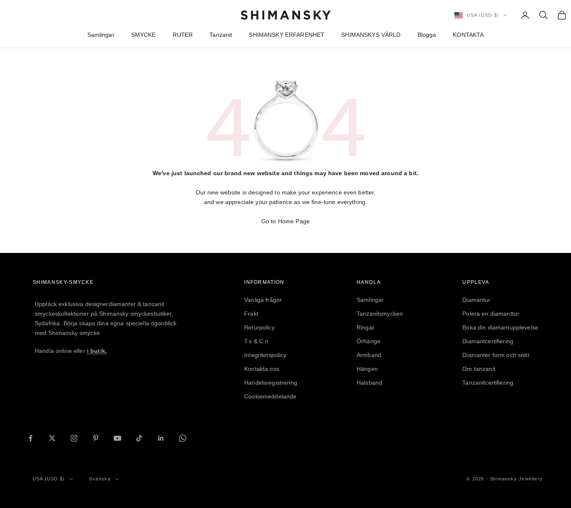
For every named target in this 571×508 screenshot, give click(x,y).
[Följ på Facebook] (30, 438)
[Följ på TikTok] (139, 438)
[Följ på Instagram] (74, 438)
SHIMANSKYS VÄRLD (370, 34)
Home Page (294, 221)
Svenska (99, 478)
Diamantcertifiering (487, 341)
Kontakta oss (261, 368)
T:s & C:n (256, 341)
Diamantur (476, 299)
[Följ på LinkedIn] (161, 438)
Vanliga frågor (263, 299)
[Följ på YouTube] (117, 438)
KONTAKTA (468, 34)
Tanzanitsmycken (380, 313)
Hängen (367, 368)
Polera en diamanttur (490, 313)
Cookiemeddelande (270, 396)
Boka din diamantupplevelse (500, 327)
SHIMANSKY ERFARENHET (286, 34)
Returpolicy (259, 327)
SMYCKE (143, 34)
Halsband (369, 382)
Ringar (366, 327)
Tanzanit (220, 34)
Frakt (251, 313)
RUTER (183, 34)
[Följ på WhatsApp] (182, 438)
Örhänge (368, 341)
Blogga (427, 34)
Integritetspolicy (265, 355)
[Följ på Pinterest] (96, 438)
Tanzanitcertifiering (487, 382)
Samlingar (101, 34)
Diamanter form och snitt (495, 355)
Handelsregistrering (270, 382)
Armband (369, 355)
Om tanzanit (478, 368)
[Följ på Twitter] (52, 438)
